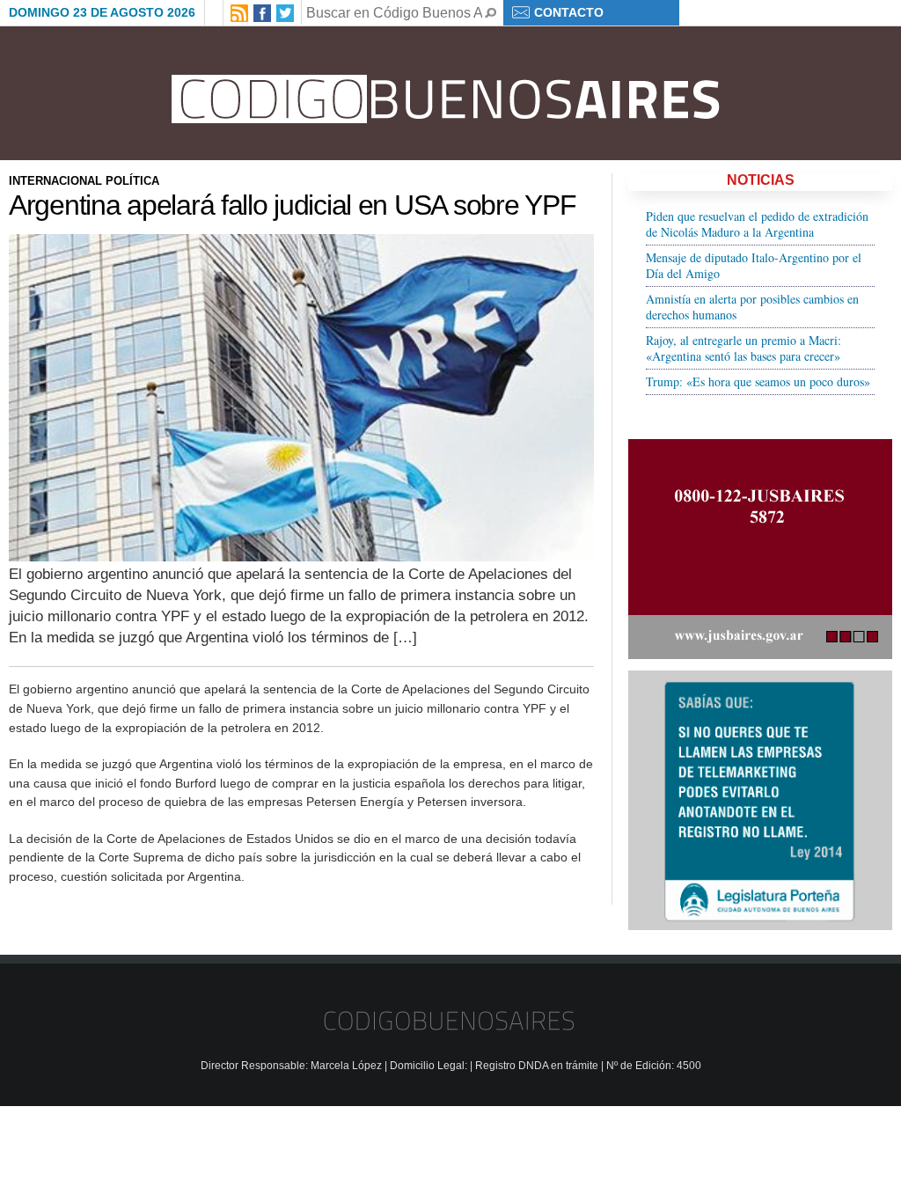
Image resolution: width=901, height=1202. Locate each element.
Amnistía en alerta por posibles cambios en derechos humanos (752, 306)
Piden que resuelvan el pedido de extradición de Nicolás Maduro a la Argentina (757, 224)
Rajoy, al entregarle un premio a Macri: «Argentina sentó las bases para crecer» (743, 348)
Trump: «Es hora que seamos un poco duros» (758, 381)
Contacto (569, 12)
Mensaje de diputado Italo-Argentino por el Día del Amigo (753, 265)
